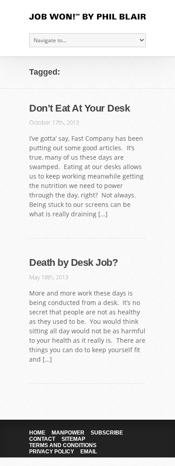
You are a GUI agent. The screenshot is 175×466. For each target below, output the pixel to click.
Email (88, 451)
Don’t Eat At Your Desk (79, 108)
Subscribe (107, 433)
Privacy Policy (51, 451)
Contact (42, 439)
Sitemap (73, 439)
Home (37, 433)
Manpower (68, 433)
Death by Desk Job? (73, 262)
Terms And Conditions (62, 445)
